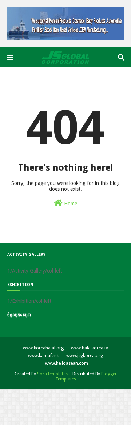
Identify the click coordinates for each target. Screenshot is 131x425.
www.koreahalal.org (43, 348)
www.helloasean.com (66, 363)
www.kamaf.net (43, 355)
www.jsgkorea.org (84, 355)
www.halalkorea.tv (89, 348)
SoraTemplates (52, 373)
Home (70, 203)
